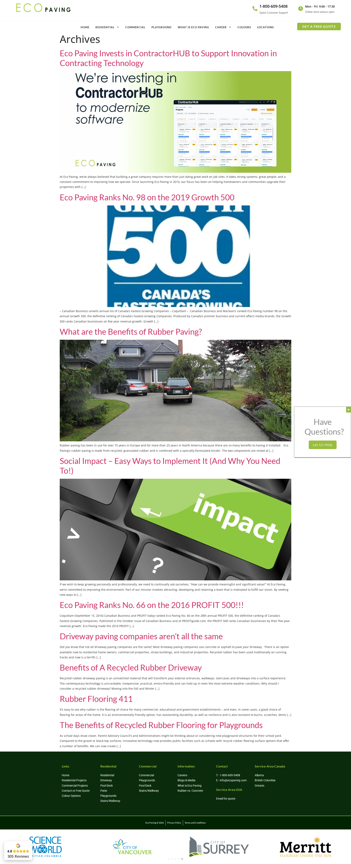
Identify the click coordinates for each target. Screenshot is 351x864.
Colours (244, 27)
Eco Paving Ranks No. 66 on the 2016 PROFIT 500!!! (152, 605)
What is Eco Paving (193, 27)
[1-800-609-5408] (254, 8)
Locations (265, 27)
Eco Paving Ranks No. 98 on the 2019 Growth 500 (147, 197)
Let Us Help (323, 445)
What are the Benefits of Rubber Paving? (131, 331)
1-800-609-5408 (273, 6)
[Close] (348, 409)
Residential (105, 27)
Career (221, 27)
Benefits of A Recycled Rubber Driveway (131, 667)
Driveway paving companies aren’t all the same (141, 636)
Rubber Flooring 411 (96, 699)
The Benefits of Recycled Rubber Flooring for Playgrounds (161, 725)
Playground (162, 27)
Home (85, 27)
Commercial (135, 27)
